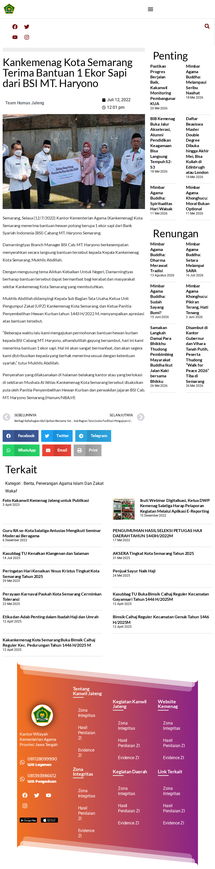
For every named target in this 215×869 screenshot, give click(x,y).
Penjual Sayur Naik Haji (134, 570)
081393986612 (42, 775)
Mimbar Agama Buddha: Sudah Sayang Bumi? (157, 299)
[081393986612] (22, 779)
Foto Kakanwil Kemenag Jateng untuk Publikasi (46, 500)
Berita (29, 483)
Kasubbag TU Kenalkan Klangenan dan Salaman (46, 553)
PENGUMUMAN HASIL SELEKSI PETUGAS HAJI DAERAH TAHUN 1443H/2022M (157, 533)
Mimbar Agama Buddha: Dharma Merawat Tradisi (158, 257)
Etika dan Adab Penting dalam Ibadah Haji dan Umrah (51, 616)
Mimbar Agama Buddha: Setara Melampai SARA (195, 257)
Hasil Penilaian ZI (86, 733)
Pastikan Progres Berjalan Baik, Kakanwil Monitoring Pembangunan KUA (163, 84)
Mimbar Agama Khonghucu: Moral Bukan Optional (197, 198)
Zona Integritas (86, 713)
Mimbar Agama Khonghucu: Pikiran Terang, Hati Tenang (197, 299)
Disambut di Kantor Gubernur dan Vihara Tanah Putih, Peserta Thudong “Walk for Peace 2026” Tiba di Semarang (197, 354)
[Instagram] (27, 37)
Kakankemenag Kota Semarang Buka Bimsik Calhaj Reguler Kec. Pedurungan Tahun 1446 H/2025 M (49, 642)
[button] (150, 9)
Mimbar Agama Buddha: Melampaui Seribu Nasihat (196, 79)
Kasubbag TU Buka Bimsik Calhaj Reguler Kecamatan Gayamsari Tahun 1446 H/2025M (161, 596)
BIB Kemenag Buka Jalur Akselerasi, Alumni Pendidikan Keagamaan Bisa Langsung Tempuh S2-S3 (162, 142)
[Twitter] (27, 27)
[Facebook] (15, 27)
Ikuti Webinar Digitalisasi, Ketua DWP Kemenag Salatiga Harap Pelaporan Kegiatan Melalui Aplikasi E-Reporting (175, 505)
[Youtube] (15, 37)
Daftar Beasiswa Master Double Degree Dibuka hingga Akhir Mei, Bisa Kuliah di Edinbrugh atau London (197, 145)
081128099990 (42, 759)
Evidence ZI (86, 753)
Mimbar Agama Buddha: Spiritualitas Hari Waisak (161, 198)
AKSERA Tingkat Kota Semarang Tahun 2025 (153, 553)
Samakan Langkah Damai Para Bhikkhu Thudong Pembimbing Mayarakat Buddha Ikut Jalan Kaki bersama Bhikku (161, 354)
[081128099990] (22, 762)
